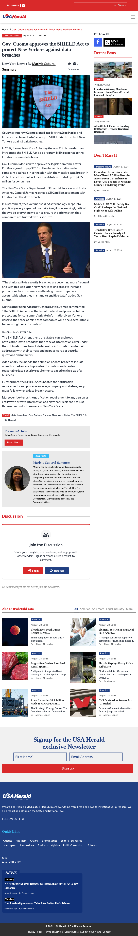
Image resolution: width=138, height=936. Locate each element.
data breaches (19, 415)
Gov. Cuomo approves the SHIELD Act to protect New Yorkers (47, 29)
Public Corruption (72, 845)
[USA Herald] (14, 17)
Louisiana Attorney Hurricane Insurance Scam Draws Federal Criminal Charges (111, 92)
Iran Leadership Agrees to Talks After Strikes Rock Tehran (37, 903)
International (27, 845)
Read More (13, 442)
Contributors (71, 932)
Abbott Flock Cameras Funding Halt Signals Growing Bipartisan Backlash (111, 129)
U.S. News (91, 845)
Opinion (55, 845)
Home (5, 29)
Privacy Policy (34, 932)
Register (57, 570)
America (85, 609)
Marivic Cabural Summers (51, 462)
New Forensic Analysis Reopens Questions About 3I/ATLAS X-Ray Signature (41, 885)
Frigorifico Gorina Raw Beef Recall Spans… (48, 665)
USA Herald (9, 420)
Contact (107, 932)
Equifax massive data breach (21, 157)
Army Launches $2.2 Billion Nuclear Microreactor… (47, 702)
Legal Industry (115, 609)
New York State (61, 415)
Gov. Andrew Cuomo (39, 415)
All (76, 609)
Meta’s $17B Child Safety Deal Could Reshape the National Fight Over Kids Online (112, 207)
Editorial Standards (71, 841)
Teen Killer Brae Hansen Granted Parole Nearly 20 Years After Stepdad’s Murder (112, 233)
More (129, 609)
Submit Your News (90, 932)
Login (33, 570)
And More (98, 609)
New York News (12, 35)
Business (43, 845)
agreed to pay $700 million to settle (36, 168)
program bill (52, 152)
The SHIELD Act (80, 415)
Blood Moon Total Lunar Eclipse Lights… (45, 631)
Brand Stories (49, 841)
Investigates (10, 845)
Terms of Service (53, 932)
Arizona (34, 841)
